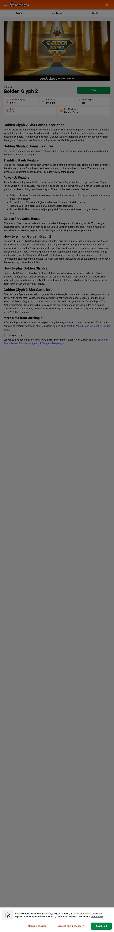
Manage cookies (37, 926)
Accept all (101, 926)
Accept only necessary (71, 926)
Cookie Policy (97, 916)
